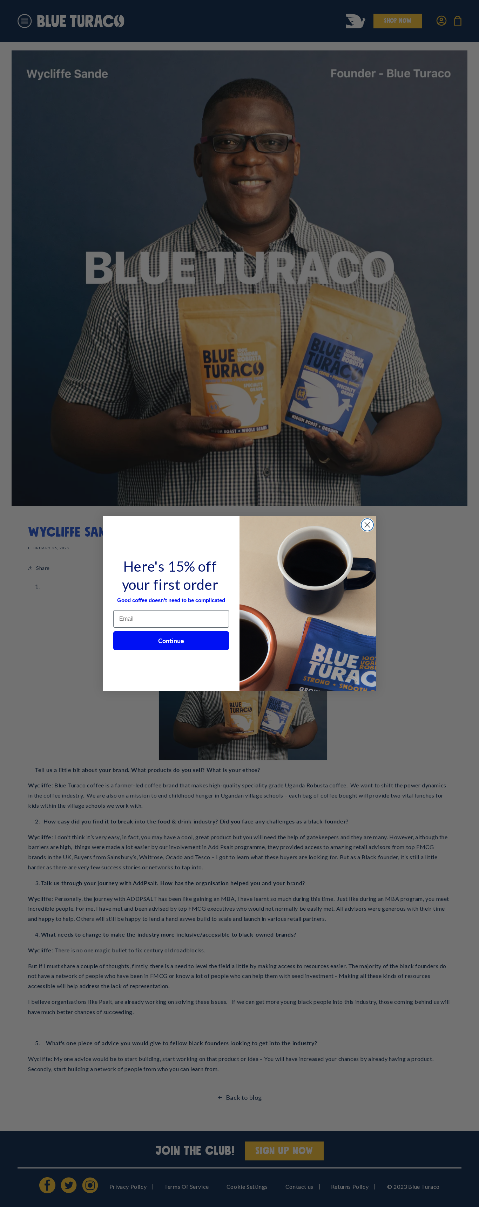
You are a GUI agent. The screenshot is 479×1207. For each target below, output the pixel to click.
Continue (171, 640)
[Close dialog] (367, 525)
